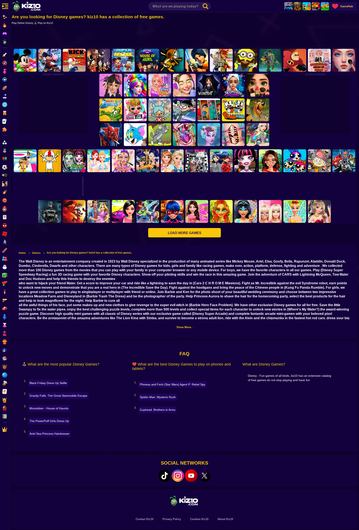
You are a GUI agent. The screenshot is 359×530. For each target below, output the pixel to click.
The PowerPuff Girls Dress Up (49, 421)
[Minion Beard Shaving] (245, 60)
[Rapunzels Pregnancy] (98, 211)
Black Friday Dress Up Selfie (48, 383)
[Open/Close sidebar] (5, 6)
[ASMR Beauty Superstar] (160, 85)
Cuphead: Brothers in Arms (157, 409)
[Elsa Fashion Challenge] (319, 211)
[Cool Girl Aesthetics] (184, 85)
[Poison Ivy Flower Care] (221, 211)
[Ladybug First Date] (221, 160)
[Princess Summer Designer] (98, 160)
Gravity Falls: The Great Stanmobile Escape (58, 395)
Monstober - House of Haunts (49, 408)
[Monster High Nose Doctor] (74, 160)
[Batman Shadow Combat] (49, 211)
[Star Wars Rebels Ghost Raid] (196, 60)
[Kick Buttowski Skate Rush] (74, 60)
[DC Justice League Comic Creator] (343, 160)
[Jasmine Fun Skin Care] (245, 211)
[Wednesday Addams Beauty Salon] (233, 85)
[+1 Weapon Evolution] (325, 6)
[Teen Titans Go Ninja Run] (184, 109)
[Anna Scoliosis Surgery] (233, 134)
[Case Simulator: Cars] (288, 6)
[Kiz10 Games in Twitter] (204, 475)
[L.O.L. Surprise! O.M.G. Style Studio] (135, 109)
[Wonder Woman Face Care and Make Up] (270, 160)
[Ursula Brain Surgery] (209, 134)
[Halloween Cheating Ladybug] (172, 211)
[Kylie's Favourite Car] (123, 211)
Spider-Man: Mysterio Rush (158, 397)
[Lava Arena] (316, 6)
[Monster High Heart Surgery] (184, 134)
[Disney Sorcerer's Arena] (49, 60)
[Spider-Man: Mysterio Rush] (111, 134)
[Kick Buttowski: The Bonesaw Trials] (49, 160)
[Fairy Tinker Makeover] (294, 211)
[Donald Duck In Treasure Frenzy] (172, 60)
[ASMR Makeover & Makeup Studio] (343, 60)
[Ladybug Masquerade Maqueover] (147, 160)
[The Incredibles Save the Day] (294, 60)
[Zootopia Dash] (221, 60)
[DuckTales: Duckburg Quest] (98, 60)
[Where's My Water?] (111, 109)
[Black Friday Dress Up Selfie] (319, 60)
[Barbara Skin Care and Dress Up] (270, 211)
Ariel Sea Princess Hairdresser (50, 433)
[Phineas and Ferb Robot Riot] (270, 60)
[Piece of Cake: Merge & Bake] (258, 85)
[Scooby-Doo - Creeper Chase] (258, 109)
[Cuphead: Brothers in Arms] (233, 109)
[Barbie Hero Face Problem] (123, 160)
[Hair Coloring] (135, 85)
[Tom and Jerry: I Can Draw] (135, 134)
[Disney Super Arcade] (123, 60)
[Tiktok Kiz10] (164, 475)
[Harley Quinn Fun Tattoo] (258, 134)
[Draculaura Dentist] (245, 160)
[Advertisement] (184, 36)
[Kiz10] (33, 6)
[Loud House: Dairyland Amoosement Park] (319, 160)
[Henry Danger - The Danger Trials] (74, 211)
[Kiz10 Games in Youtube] (191, 475)
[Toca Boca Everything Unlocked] (160, 109)
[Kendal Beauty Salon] (196, 211)
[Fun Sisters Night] (172, 160)
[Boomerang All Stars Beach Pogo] (25, 160)
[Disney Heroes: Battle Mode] (209, 109)
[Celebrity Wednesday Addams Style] (209, 85)
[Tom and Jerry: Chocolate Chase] (160, 134)
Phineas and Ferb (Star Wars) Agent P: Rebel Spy (172, 384)
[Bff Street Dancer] (147, 211)
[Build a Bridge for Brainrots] (306, 6)
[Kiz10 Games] (184, 501)
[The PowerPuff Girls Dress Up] (294, 160)
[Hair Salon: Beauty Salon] (111, 85)
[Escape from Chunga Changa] (297, 6)
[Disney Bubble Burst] (25, 60)
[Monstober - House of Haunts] (147, 60)
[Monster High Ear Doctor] (196, 160)
